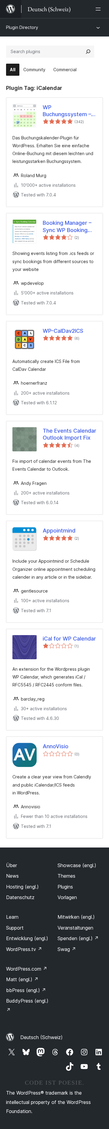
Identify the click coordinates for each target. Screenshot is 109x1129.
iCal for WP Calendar (69, 638)
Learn (12, 917)
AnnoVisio (55, 746)
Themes (66, 876)
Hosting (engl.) (22, 887)
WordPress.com (26, 969)
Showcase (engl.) (77, 865)
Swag (67, 949)
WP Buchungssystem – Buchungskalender (67, 111)
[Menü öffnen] (99, 9)
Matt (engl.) (22, 979)
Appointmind (59, 530)
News (12, 876)
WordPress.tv (24, 949)
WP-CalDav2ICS (63, 331)
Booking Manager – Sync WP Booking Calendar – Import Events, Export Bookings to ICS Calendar (67, 227)
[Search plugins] (88, 52)
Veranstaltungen (75, 928)
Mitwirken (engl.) (76, 917)
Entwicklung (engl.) (27, 938)
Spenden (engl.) (78, 938)
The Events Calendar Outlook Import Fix (69, 434)
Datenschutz (20, 897)
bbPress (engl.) (26, 990)
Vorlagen (67, 897)
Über (11, 865)
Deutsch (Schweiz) (41, 1037)
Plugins (65, 887)
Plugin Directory (22, 27)
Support (15, 928)
